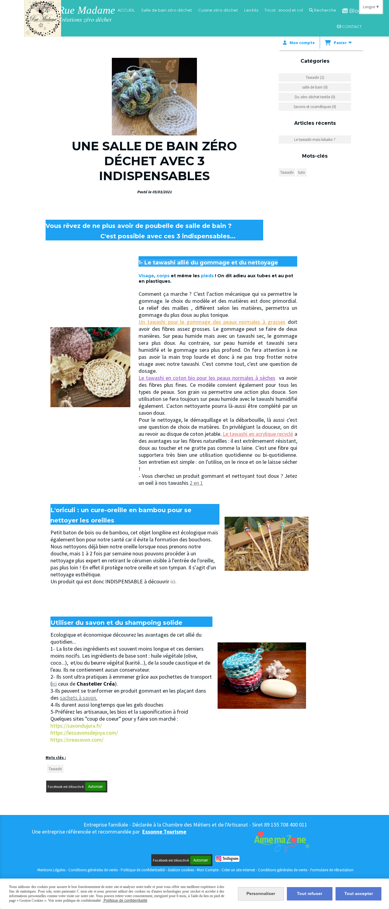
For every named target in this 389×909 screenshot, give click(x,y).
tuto (301, 172)
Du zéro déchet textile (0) (315, 97)
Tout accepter (358, 893)
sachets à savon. (78, 697)
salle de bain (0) (315, 87)
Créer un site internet (238, 869)
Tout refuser (309, 893)
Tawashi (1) (315, 77)
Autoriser (95, 786)
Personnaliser (260, 893)
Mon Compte (208, 869)
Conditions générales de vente (93, 869)
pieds (207, 275)
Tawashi (55, 768)
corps (163, 275)
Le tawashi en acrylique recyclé (258, 433)
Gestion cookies (181, 869)
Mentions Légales (51, 869)
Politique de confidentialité (143, 869)
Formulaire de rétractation (331, 869)
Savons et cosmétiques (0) (315, 106)
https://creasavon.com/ (76, 739)
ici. (173, 581)
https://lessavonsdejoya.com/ (84, 732)
